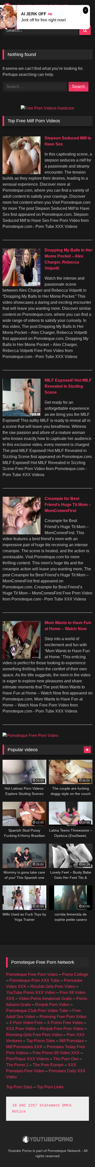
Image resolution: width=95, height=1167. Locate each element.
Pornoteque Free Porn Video (32, 974)
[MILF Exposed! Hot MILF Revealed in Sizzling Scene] (22, 415)
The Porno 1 (17, 1065)
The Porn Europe (48, 1065)
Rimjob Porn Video (52, 1004)
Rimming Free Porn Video (63, 1016)
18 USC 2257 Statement (36, 1105)
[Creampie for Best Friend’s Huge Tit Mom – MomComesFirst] (22, 533)
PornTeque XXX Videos (27, 1059)
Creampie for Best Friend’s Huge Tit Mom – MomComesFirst (68, 504)
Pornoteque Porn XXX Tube (34, 980)
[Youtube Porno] (47, 1140)
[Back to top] (79, 1152)
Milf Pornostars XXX (24, 1047)
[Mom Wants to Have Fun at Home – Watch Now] (22, 657)
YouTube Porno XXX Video (30, 992)
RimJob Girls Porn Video (52, 986)
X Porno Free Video (65, 1023)
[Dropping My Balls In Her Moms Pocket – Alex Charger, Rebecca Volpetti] (22, 285)
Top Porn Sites (19, 1087)
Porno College (75, 974)
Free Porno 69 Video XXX (56, 1053)
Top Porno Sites (40, 1041)
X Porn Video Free (26, 1023)
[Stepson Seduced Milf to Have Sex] (22, 173)
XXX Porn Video (21, 1029)
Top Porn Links (50, 1087)
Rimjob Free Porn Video (62, 1029)
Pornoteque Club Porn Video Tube (37, 1010)
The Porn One (66, 1059)
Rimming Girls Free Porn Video (34, 1035)
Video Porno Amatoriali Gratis (45, 998)
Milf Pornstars (71, 1041)
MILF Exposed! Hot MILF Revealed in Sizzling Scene (68, 386)
